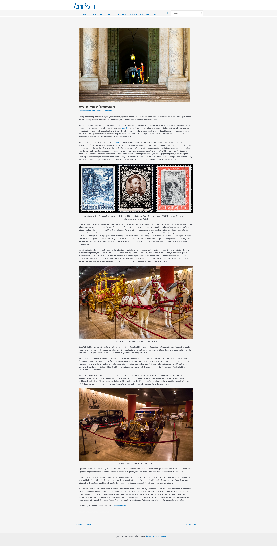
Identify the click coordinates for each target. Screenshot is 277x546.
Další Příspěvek (191, 524)
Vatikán (125, 128)
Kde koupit (121, 14)
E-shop (86, 14)
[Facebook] (164, 13)
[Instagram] (167, 13)
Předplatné (97, 14)
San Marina (116, 142)
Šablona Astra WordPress (156, 537)
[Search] (201, 13)
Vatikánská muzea (87, 111)
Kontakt (110, 14)
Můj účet (133, 14)
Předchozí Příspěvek (82, 524)
